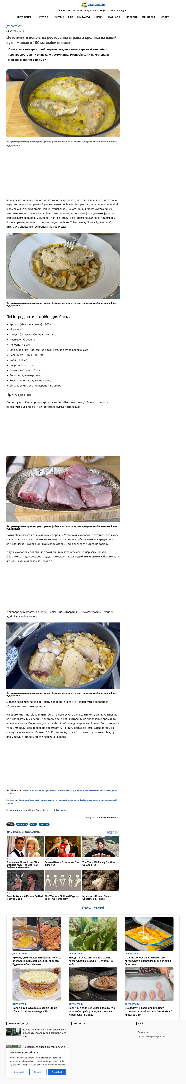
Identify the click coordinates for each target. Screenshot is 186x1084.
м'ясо (33, 824)
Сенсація (62, 810)
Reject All (38, 1072)
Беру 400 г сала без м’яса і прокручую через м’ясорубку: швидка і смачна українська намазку (92, 1011)
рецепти (44, 824)
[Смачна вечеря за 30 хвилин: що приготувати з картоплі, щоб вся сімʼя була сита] (149, 934)
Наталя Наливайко (109, 817)
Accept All (57, 1072)
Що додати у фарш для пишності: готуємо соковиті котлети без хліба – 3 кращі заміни (148, 1011)
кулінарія (22, 824)
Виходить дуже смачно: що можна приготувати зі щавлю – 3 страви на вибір (91, 961)
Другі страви (14, 26)
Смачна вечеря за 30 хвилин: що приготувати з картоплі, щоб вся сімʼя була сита (148, 961)
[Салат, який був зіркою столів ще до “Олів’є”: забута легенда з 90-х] (36, 984)
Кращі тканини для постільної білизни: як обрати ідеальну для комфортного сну (45, 1033)
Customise (19, 1072)
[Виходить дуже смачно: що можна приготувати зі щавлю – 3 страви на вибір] (93, 934)
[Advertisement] (63, 174)
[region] (38, 1063)
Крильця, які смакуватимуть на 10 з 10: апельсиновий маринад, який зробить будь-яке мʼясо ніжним (36, 961)
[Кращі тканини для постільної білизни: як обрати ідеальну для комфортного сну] (13, 1032)
